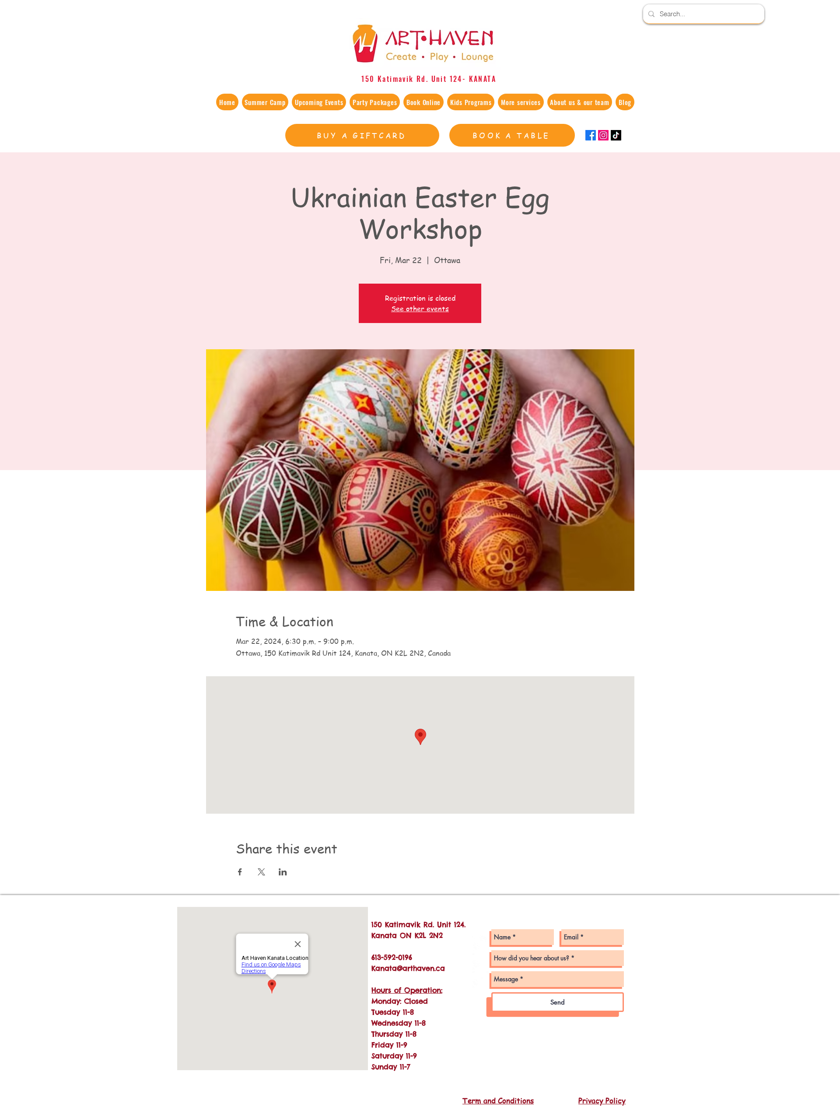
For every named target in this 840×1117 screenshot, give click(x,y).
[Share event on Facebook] (240, 871)
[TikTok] (616, 135)
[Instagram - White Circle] (480, 943)
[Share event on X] (261, 871)
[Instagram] (603, 135)
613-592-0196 (391, 957)
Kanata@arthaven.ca (408, 968)
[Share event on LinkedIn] (283, 871)
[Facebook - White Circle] (480, 961)
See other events (420, 308)
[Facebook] (590, 135)
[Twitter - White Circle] (480, 979)
